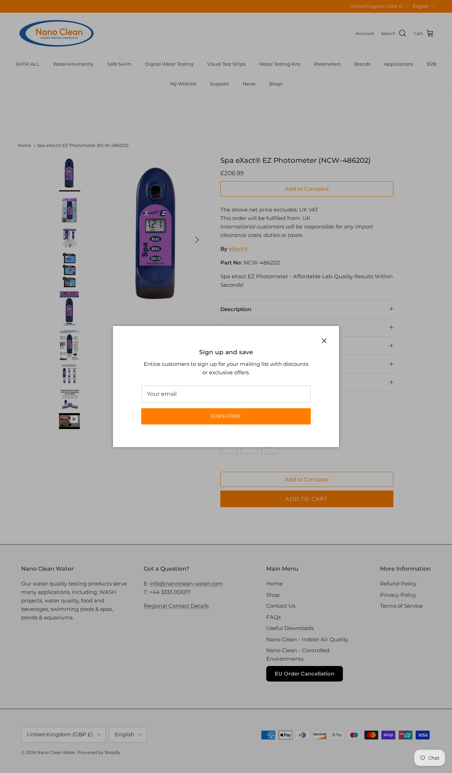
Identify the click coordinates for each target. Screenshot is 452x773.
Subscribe (226, 416)
